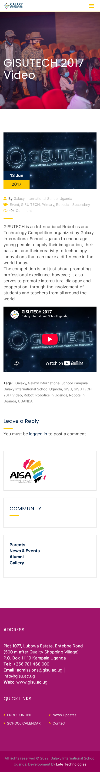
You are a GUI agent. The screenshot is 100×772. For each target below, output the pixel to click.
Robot (28, 395)
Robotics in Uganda (51, 395)
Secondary (81, 204)
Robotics (63, 204)
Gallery (17, 562)
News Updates (65, 715)
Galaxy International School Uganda (43, 198)
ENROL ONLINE (19, 715)
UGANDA (25, 401)
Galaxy (20, 383)
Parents (17, 544)
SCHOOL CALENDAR (24, 723)
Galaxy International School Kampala (58, 383)
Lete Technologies (71, 764)
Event (14, 204)
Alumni (17, 556)
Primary (48, 204)
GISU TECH (30, 204)
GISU (68, 389)
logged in (38, 433)
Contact (59, 723)
